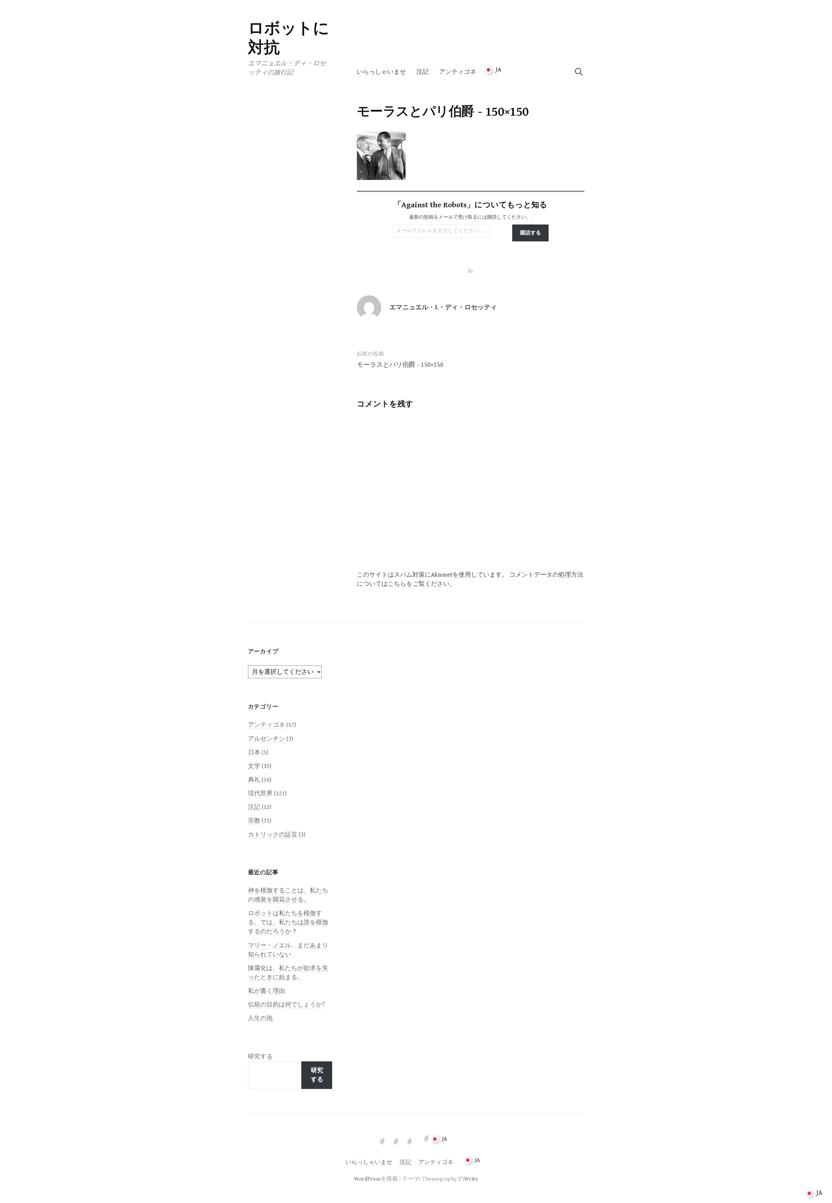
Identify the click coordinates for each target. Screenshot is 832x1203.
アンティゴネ (457, 72)
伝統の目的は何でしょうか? (286, 1004)
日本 (254, 752)
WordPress (367, 1179)
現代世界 (260, 793)
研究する (260, 1056)
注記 (422, 72)
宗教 (254, 820)
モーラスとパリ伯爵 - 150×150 (400, 365)
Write (471, 1179)
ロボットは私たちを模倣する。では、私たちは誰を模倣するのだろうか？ (288, 922)
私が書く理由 (266, 991)
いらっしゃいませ (381, 72)
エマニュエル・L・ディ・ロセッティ (443, 307)
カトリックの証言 (272, 834)
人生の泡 (260, 1018)
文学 (254, 766)
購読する (530, 233)
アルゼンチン (266, 739)
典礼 (254, 779)
